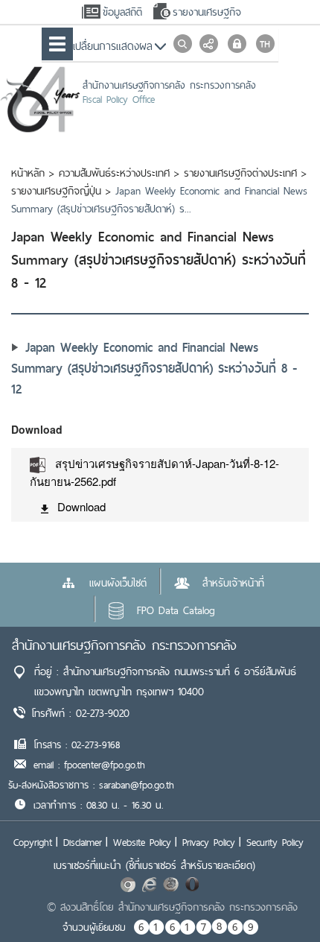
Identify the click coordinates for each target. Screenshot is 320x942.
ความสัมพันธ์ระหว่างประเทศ (114, 173)
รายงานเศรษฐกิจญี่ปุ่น (56, 191)
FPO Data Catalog (176, 610)
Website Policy (142, 842)
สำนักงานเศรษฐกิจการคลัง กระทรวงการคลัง (124, 645)
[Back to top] (278, 900)
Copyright (32, 842)
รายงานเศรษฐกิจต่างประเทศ (240, 173)
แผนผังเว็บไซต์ (118, 583)
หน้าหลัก (28, 173)
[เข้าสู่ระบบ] (237, 43)
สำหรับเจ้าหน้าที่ (233, 583)
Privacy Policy (208, 842)
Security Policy (275, 842)
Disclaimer (82, 842)
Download (81, 506)
